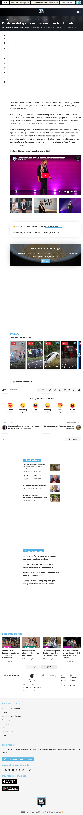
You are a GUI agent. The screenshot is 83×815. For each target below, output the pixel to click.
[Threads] (23, 770)
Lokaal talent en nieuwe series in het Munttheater (30, 653)
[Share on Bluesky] (4, 67)
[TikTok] (30, 770)
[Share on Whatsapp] (4, 53)
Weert (27, 27)
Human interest (18, 27)
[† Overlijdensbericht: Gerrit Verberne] (55, 479)
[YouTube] (9, 770)
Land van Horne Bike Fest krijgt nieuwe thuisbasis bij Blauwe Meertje (34, 467)
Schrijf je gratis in (51, 232)
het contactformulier (53, 226)
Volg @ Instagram (32, 681)
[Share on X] (4, 48)
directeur (19, 381)
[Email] (4, 72)
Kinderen (7, 647)
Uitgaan (46, 647)
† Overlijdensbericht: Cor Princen (34, 486)
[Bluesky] (26, 770)
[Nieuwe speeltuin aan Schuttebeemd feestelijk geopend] (55, 498)
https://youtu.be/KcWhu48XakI (38, 151)
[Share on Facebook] (4, 43)
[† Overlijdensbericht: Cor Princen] (55, 488)
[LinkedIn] (20, 770)
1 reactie (59, 27)
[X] (6, 770)
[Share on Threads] (4, 62)
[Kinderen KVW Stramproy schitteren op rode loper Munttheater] (11, 642)
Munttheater (27, 381)
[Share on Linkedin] (4, 57)
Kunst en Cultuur (29, 647)
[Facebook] (3, 770)
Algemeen (7, 27)
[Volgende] (79, 355)
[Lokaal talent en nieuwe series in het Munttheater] (31, 642)
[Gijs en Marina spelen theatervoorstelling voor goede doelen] (52, 642)
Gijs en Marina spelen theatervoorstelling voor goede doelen (51, 653)
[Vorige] (12, 355)
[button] (3, 11)
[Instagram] (16, 770)
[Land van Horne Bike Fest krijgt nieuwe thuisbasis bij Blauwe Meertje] (55, 467)
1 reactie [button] (74, 439)
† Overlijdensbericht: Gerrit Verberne (35, 476)
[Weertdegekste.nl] (41, 12)
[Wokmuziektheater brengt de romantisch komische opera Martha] (72, 642)
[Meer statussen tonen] (79, 2)
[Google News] (13, 770)
